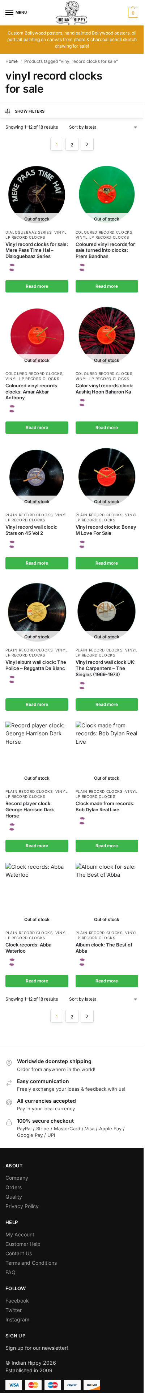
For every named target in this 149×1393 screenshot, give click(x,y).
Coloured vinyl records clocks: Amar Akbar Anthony (31, 392)
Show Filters (30, 111)
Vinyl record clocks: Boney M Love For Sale (106, 530)
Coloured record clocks (104, 232)
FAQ (10, 1272)
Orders (13, 1187)
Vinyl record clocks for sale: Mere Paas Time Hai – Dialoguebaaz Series (36, 250)
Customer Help (23, 1244)
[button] (132, 13)
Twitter (13, 1310)
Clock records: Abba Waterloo (28, 948)
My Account (19, 1234)
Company (16, 1178)
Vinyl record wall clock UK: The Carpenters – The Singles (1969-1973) (106, 668)
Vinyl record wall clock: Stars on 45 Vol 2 (31, 530)
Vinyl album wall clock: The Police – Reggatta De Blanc (35, 665)
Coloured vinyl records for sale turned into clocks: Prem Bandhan (105, 250)
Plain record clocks (28, 515)
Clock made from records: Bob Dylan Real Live (105, 806)
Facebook (17, 1300)
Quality (13, 1197)
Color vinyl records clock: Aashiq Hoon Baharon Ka (104, 389)
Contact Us (18, 1253)
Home (11, 61)
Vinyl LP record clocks (102, 237)
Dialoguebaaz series (28, 232)
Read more (37, 286)
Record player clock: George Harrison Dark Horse (29, 809)
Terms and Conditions (31, 1263)
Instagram (17, 1319)
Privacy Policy (22, 1206)
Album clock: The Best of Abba (104, 948)
